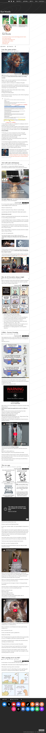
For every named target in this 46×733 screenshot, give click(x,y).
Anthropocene (11, 334)
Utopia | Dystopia (14, 164)
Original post (17, 73)
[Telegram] (32, 709)
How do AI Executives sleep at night (13, 277)
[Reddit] (23, 704)
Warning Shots (11, 51)
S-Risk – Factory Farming (10, 332)
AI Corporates (13, 278)
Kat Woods (17, 51)
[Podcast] (42, 709)
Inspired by (17, 202)
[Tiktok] (28, 704)
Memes (36, 1)
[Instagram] (13, 709)
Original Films (18, 1)
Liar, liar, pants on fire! (9, 49)
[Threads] (18, 709)
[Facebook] (23, 709)
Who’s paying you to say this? (11, 657)
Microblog (25, 1)
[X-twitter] (9, 704)
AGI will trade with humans (10, 163)
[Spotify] (37, 709)
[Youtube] (13, 704)
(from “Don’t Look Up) (22, 255)
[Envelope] (4, 704)
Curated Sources (41, 1)
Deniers (12, 659)
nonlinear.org (5, 43)
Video (32, 1)
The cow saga (6, 465)
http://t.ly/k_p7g (5, 42)
